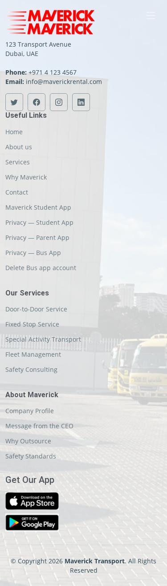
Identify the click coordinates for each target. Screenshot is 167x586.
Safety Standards (30, 456)
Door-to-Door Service (36, 309)
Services (17, 162)
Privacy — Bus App (33, 253)
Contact (16, 192)
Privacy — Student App (39, 222)
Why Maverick (26, 177)
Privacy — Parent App (37, 238)
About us (18, 147)
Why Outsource (28, 441)
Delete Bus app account (40, 268)
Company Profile (29, 411)
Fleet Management (33, 354)
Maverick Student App (38, 207)
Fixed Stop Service (32, 324)
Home (14, 132)
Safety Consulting (31, 370)
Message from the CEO (39, 426)
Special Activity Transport (43, 339)
